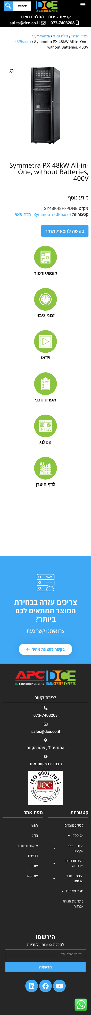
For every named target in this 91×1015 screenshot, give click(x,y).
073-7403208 (45, 715)
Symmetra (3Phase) (52, 214)
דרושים (33, 855)
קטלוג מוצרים (73, 825)
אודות (34, 865)
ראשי (34, 825)
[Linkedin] (31, 986)
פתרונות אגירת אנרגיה (73, 904)
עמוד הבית (79, 36)
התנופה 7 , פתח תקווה (45, 748)
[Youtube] (59, 986)
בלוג (35, 835)
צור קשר (32, 875)
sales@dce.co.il (45, 732)
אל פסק (78, 835)
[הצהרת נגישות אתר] (46, 756)
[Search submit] (8, 6)
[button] (83, 4)
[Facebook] (45, 986)
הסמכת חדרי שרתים (74, 878)
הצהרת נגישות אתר (45, 764)
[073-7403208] (46, 708)
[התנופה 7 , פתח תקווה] (46, 740)
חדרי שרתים (74, 891)
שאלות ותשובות (27, 845)
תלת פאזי (60, 36)
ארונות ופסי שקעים (75, 848)
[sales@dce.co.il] (46, 724)
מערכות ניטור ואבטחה (74, 863)
